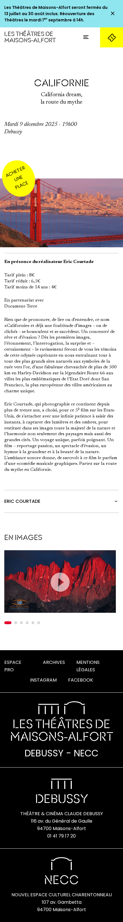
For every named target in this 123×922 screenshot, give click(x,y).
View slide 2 (15, 622)
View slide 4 (27, 622)
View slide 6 (38, 622)
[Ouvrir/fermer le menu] (85, 37)
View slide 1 (7, 622)
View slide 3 (21, 622)
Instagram (43, 680)
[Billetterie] (111, 37)
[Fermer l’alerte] (113, 13)
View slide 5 (32, 622)
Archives (54, 662)
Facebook (80, 680)
